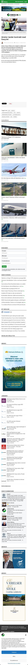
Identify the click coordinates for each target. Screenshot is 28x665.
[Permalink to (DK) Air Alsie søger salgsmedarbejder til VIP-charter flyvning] (3, 430)
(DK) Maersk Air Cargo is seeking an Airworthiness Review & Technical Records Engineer (15, 452)
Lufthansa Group (16, 114)
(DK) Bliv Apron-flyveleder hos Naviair (15, 479)
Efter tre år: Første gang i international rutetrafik (11, 530)
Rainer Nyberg (10, 522)
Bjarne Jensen (10, 502)
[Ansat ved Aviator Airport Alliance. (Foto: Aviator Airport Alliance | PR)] (14, 30)
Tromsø (15, 116)
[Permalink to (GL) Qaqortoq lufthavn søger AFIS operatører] (3, 408)
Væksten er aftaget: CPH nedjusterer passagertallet (13, 278)
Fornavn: (4, 250)
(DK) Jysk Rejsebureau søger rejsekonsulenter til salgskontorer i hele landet (16, 434)
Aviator (12, 110)
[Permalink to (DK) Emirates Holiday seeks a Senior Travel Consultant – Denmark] (3, 448)
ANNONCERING (11, 4)
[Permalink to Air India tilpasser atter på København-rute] (14, 176)
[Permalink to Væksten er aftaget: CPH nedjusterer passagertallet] (14, 135)
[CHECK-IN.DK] (14, 15)
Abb (9, 110)
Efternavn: (4, 255)
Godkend (14, 652)
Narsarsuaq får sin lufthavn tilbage (9, 500)
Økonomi (17, 42)
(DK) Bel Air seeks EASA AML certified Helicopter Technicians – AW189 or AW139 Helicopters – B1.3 (16, 440)
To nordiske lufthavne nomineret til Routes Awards (13, 304)
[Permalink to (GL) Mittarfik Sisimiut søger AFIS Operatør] (3, 413)
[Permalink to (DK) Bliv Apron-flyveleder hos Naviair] (3, 483)
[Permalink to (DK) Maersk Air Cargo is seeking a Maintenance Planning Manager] (3, 460)
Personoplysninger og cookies (14, 663)
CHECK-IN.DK (10, 508)
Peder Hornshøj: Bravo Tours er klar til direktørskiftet (13, 318)
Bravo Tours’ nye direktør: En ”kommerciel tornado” (13, 324)
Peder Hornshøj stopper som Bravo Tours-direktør (13, 330)
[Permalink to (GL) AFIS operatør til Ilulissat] (3, 424)
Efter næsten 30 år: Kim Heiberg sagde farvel (11, 328)
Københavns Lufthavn (6, 114)
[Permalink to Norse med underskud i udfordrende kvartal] (14, 236)
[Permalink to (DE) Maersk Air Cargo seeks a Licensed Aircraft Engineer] (3, 466)
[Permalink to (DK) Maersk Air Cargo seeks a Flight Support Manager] (3, 472)
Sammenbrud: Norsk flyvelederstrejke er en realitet (13, 284)
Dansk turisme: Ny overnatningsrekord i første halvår (13, 326)
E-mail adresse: (6, 261)
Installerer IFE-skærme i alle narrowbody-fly (11, 293)
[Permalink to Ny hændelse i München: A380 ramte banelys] (14, 216)
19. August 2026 (20, 500)
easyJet (18, 112)
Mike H (9, 533)
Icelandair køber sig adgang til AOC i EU (10, 288)
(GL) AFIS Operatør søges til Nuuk (14, 415)
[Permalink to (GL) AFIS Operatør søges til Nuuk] (3, 419)
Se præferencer (14, 660)
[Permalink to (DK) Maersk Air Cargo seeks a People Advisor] (3, 477)
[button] (26, 635)
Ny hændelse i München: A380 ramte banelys (13, 217)
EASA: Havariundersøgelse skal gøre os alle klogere (13, 300)
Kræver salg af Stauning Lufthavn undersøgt (12, 197)
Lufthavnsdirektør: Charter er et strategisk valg (12, 302)
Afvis (14, 656)
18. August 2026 (15, 506)
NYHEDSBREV (16, 4)
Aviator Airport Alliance (7, 112)
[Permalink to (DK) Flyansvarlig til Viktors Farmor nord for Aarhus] (3, 402)
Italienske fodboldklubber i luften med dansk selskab (13, 280)
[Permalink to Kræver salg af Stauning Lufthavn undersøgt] (14, 195)
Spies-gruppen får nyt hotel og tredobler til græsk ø (13, 322)
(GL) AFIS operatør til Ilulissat (13, 421)
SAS (11, 116)
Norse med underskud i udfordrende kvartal (12, 238)
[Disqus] (14, 82)
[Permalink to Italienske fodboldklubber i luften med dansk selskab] (14, 155)
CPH (14, 112)
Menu (6, 2)
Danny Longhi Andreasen (9, 42)
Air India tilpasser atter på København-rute (12, 178)
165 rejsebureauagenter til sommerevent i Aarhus (13, 320)
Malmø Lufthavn (5, 116)
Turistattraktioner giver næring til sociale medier (12, 315)
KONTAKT (25, 4)
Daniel (8, 494)
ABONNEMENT (4, 4)
